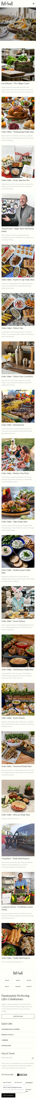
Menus (18, 980)
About (7, 986)
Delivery (18, 986)
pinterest (29, 1082)
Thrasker (25, 1091)
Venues (29, 980)
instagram (7, 1082)
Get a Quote (8, 1095)
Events (7, 980)
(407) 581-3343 (18, 1016)
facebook (18, 1082)
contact (29, 986)
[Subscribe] (33, 1058)
